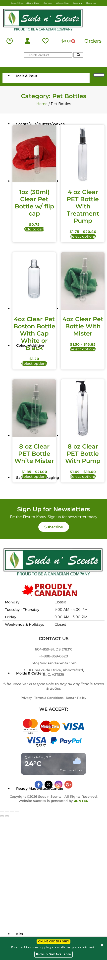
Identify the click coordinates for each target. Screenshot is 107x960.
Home (42, 104)
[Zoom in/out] (2, 811)
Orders (93, 41)
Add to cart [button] (34, 229)
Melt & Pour (26, 76)
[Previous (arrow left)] (2, 816)
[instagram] (58, 785)
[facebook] (39, 785)
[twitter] (49, 785)
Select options (83, 236)
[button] (53, 527)
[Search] (78, 54)
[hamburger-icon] (99, 75)
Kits (19, 934)
